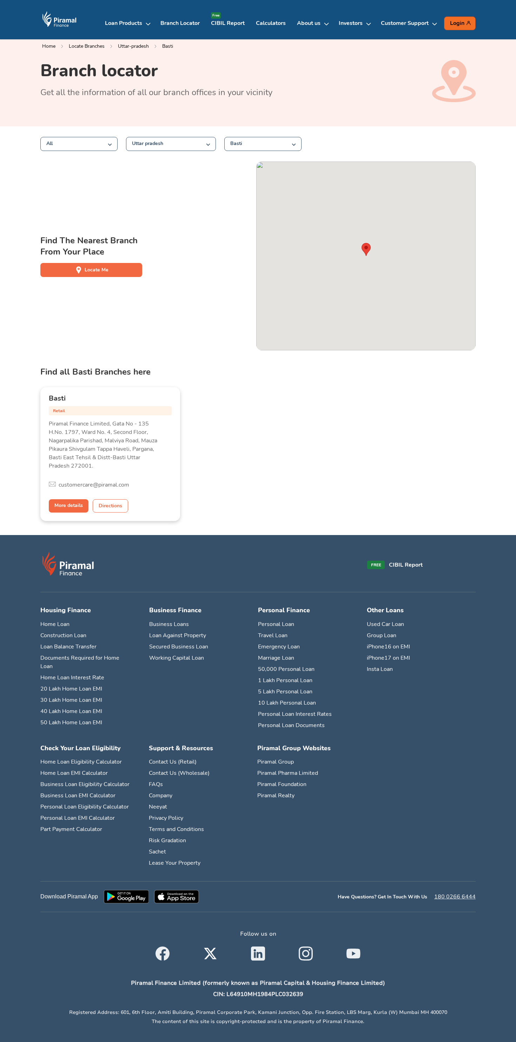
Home (48, 46)
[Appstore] (176, 896)
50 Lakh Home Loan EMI (71, 722)
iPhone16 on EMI (388, 647)
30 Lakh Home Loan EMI (71, 700)
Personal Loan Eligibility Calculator (84, 807)
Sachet (157, 852)
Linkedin (258, 949)
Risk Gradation (167, 840)
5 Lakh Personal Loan (285, 691)
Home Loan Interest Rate (72, 677)
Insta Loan (380, 669)
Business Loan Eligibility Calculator (85, 784)
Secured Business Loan (178, 647)
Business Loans (169, 624)
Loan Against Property (177, 635)
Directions (110, 505)
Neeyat (158, 807)
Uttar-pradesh (133, 46)
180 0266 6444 (455, 897)
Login (457, 23)
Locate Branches (87, 46)
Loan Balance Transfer (68, 647)
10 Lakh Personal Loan (287, 703)
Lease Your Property (174, 863)
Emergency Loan (279, 647)
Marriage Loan (276, 658)
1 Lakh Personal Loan (285, 680)
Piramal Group (275, 762)
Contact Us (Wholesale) (179, 773)
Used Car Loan (385, 624)
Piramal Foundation (281, 784)
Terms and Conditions (176, 829)
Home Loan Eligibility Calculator (81, 762)
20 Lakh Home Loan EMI (71, 689)
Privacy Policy (166, 818)
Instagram (306, 949)
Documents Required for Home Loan (79, 662)
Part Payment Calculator (71, 829)
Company (160, 795)
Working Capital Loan (176, 658)
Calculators (271, 23)
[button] (130, 23)
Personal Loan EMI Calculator (77, 818)
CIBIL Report (228, 23)
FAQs (156, 784)
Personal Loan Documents (291, 725)
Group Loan (381, 635)
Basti (167, 46)
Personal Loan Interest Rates (295, 714)
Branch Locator (180, 23)
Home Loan (55, 624)
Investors (351, 23)
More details (68, 505)
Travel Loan (272, 635)
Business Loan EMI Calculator (77, 795)
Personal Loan (276, 624)
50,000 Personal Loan (286, 669)
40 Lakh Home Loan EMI (71, 711)
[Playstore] (126, 896)
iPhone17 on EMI (388, 658)
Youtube (353, 949)
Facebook (163, 949)
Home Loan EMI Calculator (74, 773)
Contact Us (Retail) (173, 762)
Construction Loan (63, 635)
